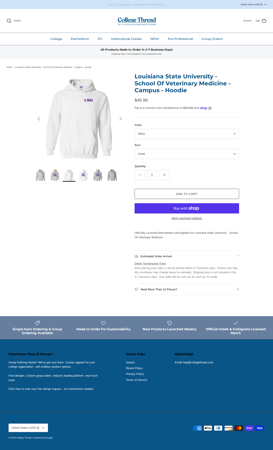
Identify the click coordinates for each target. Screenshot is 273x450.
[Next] (120, 118)
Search (130, 362)
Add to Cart (186, 194)
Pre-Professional (180, 39)
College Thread (24, 438)
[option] (79, 118)
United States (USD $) (252, 4)
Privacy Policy (135, 373)
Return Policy (134, 368)
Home (9, 67)
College (56, 39)
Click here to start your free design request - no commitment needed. (51, 388)
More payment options (187, 218)
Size (137, 145)
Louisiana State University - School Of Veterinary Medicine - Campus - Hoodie (53, 67)
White (141, 133)
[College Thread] (137, 20)
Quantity (140, 166)
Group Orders (212, 39)
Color (138, 125)
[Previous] (39, 118)
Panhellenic (80, 39)
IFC (100, 39)
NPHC (154, 39)
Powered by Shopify (43, 438)
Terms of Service (136, 379)
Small (141, 153)
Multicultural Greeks (126, 39)
